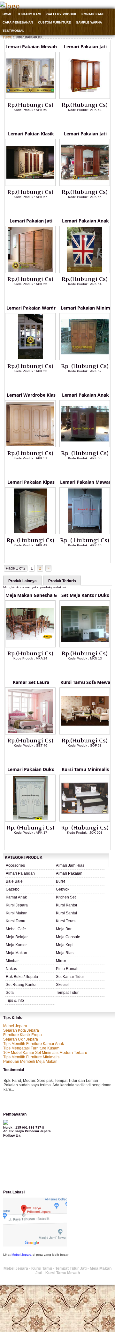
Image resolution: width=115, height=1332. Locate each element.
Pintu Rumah (67, 969)
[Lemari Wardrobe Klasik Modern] (30, 446)
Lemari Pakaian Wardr (31, 308)
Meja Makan (16, 953)
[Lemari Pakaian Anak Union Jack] (84, 272)
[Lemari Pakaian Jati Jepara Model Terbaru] (84, 184)
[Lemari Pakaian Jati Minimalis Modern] (30, 272)
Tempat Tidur (67, 992)
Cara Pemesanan (18, 22)
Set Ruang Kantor (21, 984)
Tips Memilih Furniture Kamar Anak (33, 1044)
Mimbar (12, 961)
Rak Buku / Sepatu (22, 976)
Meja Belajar (17, 937)
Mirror (61, 961)
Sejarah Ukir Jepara (20, 1039)
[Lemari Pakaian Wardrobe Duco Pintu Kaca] (30, 359)
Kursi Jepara (17, 905)
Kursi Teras (65, 921)
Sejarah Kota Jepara (21, 1030)
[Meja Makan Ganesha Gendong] (30, 646)
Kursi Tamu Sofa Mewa (85, 682)
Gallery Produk (61, 14)
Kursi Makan (16, 913)
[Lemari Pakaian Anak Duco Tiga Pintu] (84, 446)
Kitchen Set (66, 897)
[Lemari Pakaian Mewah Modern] (30, 97)
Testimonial (13, 30)
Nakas (11, 969)
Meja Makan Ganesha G (31, 595)
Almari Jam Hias (70, 865)
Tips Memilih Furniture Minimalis (31, 1057)
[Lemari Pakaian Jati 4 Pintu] (84, 97)
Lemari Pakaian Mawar (85, 482)
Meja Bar (64, 929)
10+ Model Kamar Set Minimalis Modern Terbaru (45, 1052)
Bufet (60, 881)
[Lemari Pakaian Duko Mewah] (30, 820)
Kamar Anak (16, 897)
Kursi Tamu (15, 921)
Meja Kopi (64, 945)
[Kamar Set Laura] (30, 733)
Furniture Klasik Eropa (22, 1035)
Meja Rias (64, 953)
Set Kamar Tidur (70, 976)
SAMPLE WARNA (89, 22)
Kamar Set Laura (31, 682)
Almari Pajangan (20, 873)
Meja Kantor (16, 945)
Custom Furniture (54, 22)
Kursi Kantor (66, 905)
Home (7, 14)
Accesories (15, 865)
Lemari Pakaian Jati (85, 47)
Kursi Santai (66, 913)
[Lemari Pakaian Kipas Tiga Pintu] (30, 533)
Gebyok (62, 889)
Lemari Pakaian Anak (85, 221)
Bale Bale (14, 881)
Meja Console (68, 937)
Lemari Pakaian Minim (85, 308)
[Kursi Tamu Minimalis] (84, 820)
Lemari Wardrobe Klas (31, 395)
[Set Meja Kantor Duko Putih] (84, 646)
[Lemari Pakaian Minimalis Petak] (84, 359)
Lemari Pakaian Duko (31, 769)
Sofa (10, 992)
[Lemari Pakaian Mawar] (84, 533)
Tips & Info (15, 1000)
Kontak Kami (92, 14)
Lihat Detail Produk (35, 120)
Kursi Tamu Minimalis (85, 769)
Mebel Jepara (15, 1026)
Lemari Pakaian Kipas (31, 482)
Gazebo (12, 889)
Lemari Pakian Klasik (31, 134)
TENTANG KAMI (29, 14)
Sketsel (62, 984)
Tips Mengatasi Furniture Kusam (31, 1048)
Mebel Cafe (16, 929)
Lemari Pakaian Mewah (31, 47)
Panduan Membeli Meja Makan (30, 1061)
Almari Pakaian (69, 873)
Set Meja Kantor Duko (85, 595)
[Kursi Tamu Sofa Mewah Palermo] (84, 733)
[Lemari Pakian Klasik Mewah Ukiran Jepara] (30, 184)
